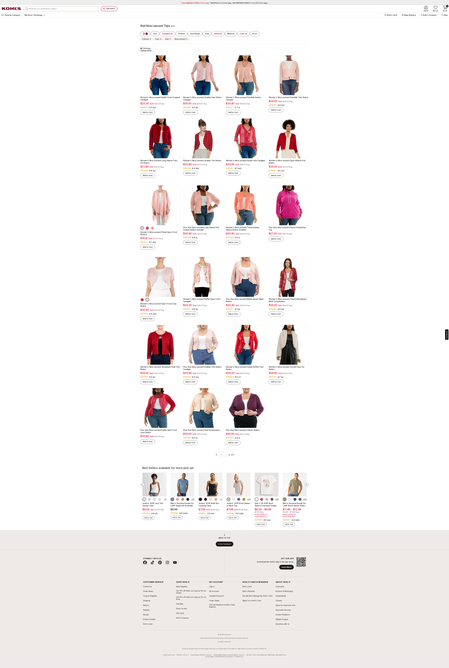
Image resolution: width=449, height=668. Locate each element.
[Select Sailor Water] (295, 499)
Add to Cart (147, 112)
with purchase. (195, 3)
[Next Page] (229, 455)
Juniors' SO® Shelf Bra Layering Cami (209, 504)
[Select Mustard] (183, 499)
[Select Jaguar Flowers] (272, 499)
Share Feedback (224, 544)
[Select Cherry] (147, 228)
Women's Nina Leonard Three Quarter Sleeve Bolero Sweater (242, 228)
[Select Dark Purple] (188, 499)
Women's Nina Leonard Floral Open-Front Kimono (158, 233)
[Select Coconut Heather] (149, 499)
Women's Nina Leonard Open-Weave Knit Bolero (287, 161)
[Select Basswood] (216, 499)
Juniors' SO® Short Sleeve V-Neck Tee (238, 504)
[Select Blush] (142, 228)
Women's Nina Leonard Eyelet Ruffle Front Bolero (245, 368)
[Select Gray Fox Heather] (228, 499)
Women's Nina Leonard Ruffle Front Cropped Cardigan (160, 98)
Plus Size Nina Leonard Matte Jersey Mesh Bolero (245, 300)
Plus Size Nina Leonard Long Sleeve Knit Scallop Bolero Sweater (201, 228)
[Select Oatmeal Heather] (233, 499)
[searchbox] (61, 8)
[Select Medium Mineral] (300, 499)
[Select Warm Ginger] (244, 499)
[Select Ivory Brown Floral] (144, 499)
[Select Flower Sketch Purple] (267, 499)
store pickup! (221, 3)
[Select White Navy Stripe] (239, 499)
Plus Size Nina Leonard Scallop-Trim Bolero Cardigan (202, 368)
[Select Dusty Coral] (152, 228)
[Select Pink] (177, 499)
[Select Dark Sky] (172, 499)
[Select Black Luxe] (200, 499)
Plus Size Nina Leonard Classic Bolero (242, 430)
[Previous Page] (216, 455)
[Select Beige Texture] (284, 499)
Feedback (447, 335)
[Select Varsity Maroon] (205, 499)
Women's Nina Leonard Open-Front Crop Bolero (158, 305)
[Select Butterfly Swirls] (262, 499)
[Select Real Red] (142, 300)
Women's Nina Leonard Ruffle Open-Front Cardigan (201, 300)
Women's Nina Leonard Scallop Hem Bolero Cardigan (202, 98)
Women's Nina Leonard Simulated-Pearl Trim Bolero (160, 368)
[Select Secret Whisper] (211, 499)
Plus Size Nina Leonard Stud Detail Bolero (201, 430)
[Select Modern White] (290, 499)
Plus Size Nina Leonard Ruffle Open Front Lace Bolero (158, 431)
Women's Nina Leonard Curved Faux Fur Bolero (286, 368)
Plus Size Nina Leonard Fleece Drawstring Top (287, 228)
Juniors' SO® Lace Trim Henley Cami (152, 504)
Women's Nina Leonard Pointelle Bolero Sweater (243, 98)
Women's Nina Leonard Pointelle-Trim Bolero (288, 97)
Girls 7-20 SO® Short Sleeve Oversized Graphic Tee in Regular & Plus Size (266, 504)
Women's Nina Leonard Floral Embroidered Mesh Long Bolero (287, 300)
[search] (26, 8)
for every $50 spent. (250, 3)
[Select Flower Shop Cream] (256, 499)
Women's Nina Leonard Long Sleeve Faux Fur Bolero (158, 161)
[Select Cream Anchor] (154, 499)
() (154, 107)
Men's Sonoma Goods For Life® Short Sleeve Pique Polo (294, 504)
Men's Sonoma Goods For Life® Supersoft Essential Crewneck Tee (182, 504)
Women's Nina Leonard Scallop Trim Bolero (202, 160)
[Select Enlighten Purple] (160, 499)
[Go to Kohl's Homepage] (11, 8)
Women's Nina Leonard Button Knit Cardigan (245, 160)
